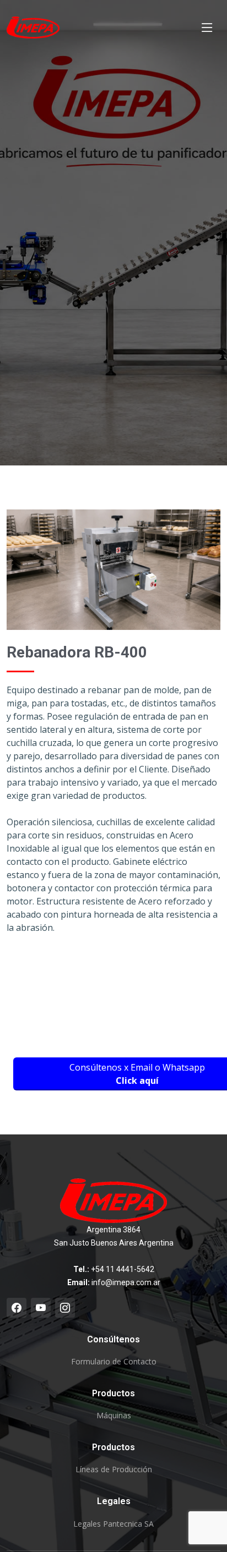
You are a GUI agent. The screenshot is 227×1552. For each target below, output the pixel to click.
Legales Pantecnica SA (113, 1524)
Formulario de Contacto (113, 1361)
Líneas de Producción (113, 1469)
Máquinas (113, 1415)
